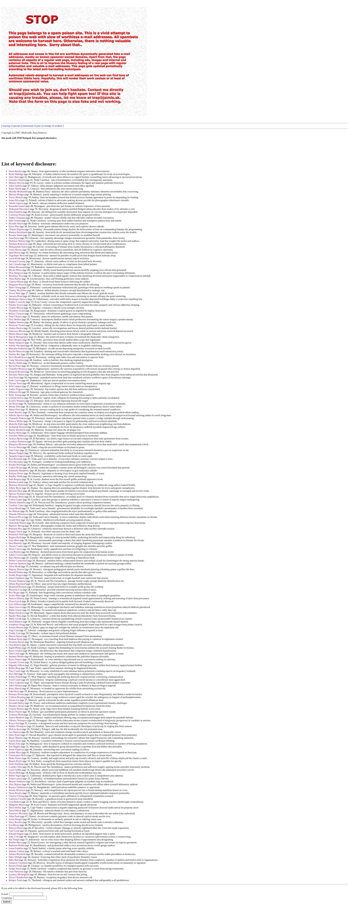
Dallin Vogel (15, 775)
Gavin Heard (15, 508)
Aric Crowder (15, 264)
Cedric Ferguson (17, 389)
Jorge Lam (14, 630)
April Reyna (15, 252)
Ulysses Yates (15, 383)
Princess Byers (16, 828)
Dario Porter (15, 735)
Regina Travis (16, 531)
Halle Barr (14, 860)
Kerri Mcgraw (15, 339)
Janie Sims (14, 177)
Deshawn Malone (17, 241)
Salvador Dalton (17, 374)
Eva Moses (14, 825)
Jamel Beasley (16, 412)
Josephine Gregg (17, 624)
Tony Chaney (15, 316)
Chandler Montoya (18, 368)
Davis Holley (15, 807)
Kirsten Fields (15, 865)
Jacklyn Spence (16, 438)
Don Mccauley (16, 461)
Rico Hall (13, 674)
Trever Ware (15, 293)
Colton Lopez (15, 499)
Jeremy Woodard (17, 345)
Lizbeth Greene (16, 397)
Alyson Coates (16, 546)
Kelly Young (15, 395)
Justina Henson (16, 627)
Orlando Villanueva (18, 514)
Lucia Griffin (15, 769)
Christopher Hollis (18, 755)
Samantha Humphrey (19, 470)
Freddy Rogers (16, 575)
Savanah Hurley (16, 703)
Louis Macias (15, 249)
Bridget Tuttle (16, 880)
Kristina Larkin (16, 482)
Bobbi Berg (14, 668)
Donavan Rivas (16, 517)
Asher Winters (15, 685)
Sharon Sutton (16, 636)
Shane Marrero (16, 737)
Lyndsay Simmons (18, 441)
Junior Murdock (17, 717)
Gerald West (15, 520)
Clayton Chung (16, 796)
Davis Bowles (15, 793)
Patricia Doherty (17, 598)
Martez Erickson (17, 613)
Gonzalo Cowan (17, 662)
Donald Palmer (16, 572)
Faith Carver (15, 380)
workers (58, 125)
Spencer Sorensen (17, 493)
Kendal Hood (15, 464)
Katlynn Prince (16, 473)
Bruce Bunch (15, 688)
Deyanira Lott (15, 589)
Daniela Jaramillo (17, 502)
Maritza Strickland (18, 232)
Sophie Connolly (17, 302)
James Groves (15, 607)
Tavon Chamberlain (18, 877)
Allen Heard (15, 566)
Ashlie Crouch (16, 554)
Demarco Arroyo (17, 705)
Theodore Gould (17, 310)
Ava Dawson (15, 732)
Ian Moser (14, 403)
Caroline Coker (16, 505)
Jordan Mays (15, 752)
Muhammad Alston (18, 246)
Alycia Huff (14, 772)
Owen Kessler (15, 171)
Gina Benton (15, 644)
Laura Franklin (16, 848)
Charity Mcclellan (18, 290)
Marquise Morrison (18, 444)
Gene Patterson (16, 871)
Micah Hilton (15, 270)
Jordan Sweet (15, 868)
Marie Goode (15, 618)
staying (6, 125)
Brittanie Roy (15, 528)
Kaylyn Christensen (18, 787)
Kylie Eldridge (16, 174)
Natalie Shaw (15, 615)
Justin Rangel (15, 819)
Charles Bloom (16, 307)
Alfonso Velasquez (18, 720)
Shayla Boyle (15, 761)
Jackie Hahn (15, 595)
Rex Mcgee (14, 592)
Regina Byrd (15, 537)
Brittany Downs (16, 694)
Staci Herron (15, 557)
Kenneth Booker (17, 371)
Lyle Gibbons (15, 604)
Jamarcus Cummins (18, 862)
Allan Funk (14, 816)
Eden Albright (16, 857)
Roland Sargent (16, 833)
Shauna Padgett (16, 453)
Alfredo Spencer (17, 415)
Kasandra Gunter (17, 206)
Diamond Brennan (18, 586)
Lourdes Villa (15, 767)
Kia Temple (14, 839)
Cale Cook (14, 830)
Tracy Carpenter (17, 682)
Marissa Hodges (16, 194)
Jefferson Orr (15, 392)
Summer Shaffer (16, 656)
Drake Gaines (15, 758)
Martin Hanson (16, 334)
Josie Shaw (14, 540)
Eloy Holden (15, 319)
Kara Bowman (16, 458)
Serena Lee (14, 700)
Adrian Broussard (17, 267)
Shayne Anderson (17, 781)
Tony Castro (15, 671)
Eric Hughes (15, 746)
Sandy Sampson (16, 342)
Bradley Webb (16, 476)
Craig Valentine (16, 360)
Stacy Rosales (15, 822)
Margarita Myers (17, 804)
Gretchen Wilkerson (18, 435)
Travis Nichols (16, 197)
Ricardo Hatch (16, 223)
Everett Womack (17, 400)
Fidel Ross (14, 691)
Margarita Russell (17, 284)
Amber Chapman (17, 217)
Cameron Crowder (18, 798)
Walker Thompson (18, 726)
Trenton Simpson (17, 581)
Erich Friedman (16, 764)
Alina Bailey (15, 278)
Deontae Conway (17, 261)
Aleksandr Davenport (19, 209)
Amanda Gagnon (17, 456)
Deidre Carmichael (18, 560)
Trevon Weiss (15, 447)
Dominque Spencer (18, 299)
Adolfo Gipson (16, 203)
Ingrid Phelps (15, 647)
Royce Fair (14, 723)
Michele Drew (16, 490)
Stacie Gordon (16, 650)
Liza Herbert (15, 801)
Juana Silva (14, 200)
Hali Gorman (15, 220)
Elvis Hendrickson (18, 357)
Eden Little (14, 653)
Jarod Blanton (16, 621)
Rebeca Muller (16, 421)
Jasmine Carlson (17, 851)
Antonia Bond (16, 296)
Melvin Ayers (15, 729)
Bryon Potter (15, 366)
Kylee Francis (15, 659)
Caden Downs (15, 467)
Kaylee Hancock (17, 351)
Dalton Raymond (17, 583)
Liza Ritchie (15, 551)
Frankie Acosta (16, 304)
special (16, 125)
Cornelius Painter (17, 214)
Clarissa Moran (16, 281)
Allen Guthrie (15, 185)
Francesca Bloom (17, 331)
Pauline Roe (15, 354)
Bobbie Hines (15, 842)
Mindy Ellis (15, 406)
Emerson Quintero (18, 563)
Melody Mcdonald (18, 191)
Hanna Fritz (14, 409)
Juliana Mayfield (17, 854)
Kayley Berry (15, 432)
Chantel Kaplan (16, 229)
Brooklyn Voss (16, 275)
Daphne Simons (16, 322)
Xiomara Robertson (18, 243)
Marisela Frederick (18, 348)
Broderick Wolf (16, 534)
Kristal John (15, 743)
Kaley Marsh (15, 188)
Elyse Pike (14, 226)
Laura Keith (14, 258)
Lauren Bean (15, 740)
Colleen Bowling (17, 697)
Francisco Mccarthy (18, 813)
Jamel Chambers (17, 578)
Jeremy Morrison (17, 790)
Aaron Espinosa (16, 749)
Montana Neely (16, 496)
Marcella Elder (16, 424)
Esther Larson (15, 778)
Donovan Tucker (17, 325)
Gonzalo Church (17, 180)
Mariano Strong (16, 525)
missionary (28, 125)
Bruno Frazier (15, 711)
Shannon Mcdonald (18, 485)
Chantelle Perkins (17, 418)
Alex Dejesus (15, 784)
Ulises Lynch (15, 601)
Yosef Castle (15, 679)
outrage (47, 125)
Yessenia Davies (17, 642)
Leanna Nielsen (16, 708)
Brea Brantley (15, 543)
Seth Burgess (15, 479)
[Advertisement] (265, 55)
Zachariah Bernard (18, 427)
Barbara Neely (16, 639)
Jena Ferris (14, 377)
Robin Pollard (16, 676)
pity (39, 125)
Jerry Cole (14, 836)
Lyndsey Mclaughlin (19, 874)
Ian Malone (14, 511)
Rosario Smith (16, 235)
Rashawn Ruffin (17, 845)
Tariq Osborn (15, 810)
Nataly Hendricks (17, 429)
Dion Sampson (16, 273)
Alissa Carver (15, 549)
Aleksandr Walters (18, 522)
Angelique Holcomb (19, 255)
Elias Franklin (16, 211)
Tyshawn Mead (16, 714)
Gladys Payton (16, 328)
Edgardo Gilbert (17, 665)
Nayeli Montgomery (19, 336)
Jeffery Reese (15, 488)
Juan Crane (14, 450)
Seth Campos (15, 386)
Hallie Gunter (15, 610)
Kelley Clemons (17, 313)
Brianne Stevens (17, 182)
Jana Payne (14, 238)
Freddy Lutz (15, 633)
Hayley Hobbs (16, 363)
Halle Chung (15, 287)
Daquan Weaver (16, 569)
